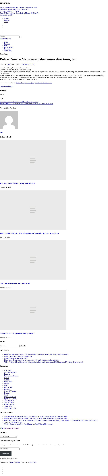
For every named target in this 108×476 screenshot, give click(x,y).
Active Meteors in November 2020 (15, 358)
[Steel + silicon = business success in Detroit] (33, 279)
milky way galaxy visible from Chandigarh (14, 9)
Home (6, 42)
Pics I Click (8, 387)
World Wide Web (10, 408)
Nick (8, 64)
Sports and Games (10, 399)
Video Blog (8, 50)
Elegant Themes (14, 462)
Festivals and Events (11, 376)
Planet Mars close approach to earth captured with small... (19, 7)
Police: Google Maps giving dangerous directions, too (34, 83)
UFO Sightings (9, 404)
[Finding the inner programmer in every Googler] (33, 329)
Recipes (6, 393)
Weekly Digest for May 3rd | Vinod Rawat (18, 424)
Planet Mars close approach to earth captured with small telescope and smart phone (31, 360)
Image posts (8, 381)
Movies (6, 383)
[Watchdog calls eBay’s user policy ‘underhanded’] (33, 179)
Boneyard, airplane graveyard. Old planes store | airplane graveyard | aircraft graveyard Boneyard (36, 354)
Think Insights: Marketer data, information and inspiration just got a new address (29, 233)
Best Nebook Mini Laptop (44, 424)
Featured (7, 44)
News (6, 385)
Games (6, 378)
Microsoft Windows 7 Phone (9, 11)
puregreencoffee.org (6, 86)
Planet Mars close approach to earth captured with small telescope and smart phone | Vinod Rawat (36, 420)
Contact (6, 20)
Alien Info (7, 370)
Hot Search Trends (12, 428)
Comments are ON (6, 15)
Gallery (6, 18)
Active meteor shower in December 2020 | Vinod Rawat (23, 418)
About (6, 22)
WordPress (32, 462)
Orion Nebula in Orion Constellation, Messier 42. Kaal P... (19, 13)
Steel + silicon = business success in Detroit (15, 283)
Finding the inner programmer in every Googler (17, 333)
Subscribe (5, 454)
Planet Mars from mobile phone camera (85, 420)
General (6, 380)
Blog (5, 45)
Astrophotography (10, 372)
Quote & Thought (10, 391)
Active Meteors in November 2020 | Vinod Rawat (20, 416)
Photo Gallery (9, 47)
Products (7, 49)
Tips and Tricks (9, 402)
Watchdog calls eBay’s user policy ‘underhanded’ (17, 183)
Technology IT (27, 64)
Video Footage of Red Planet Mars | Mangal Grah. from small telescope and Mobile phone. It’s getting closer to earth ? (43, 362)
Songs (6, 395)
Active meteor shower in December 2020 (18, 356)
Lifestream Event (16, 422)
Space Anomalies (10, 397)
